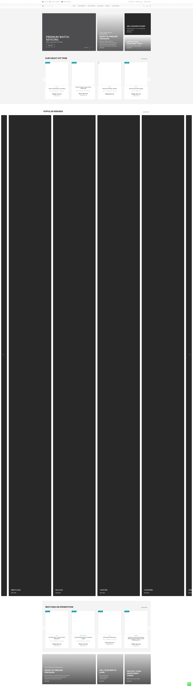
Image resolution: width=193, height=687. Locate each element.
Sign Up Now (110, 358)
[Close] (119, 327)
